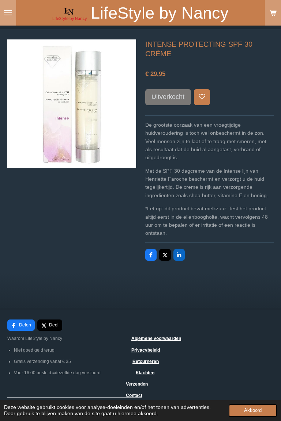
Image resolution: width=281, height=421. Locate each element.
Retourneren (145, 361)
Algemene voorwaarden (156, 338)
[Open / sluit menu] (8, 13)
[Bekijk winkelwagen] (273, 13)
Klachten (145, 372)
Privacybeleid (145, 350)
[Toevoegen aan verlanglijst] (202, 97)
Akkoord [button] (253, 410)
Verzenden (137, 384)
